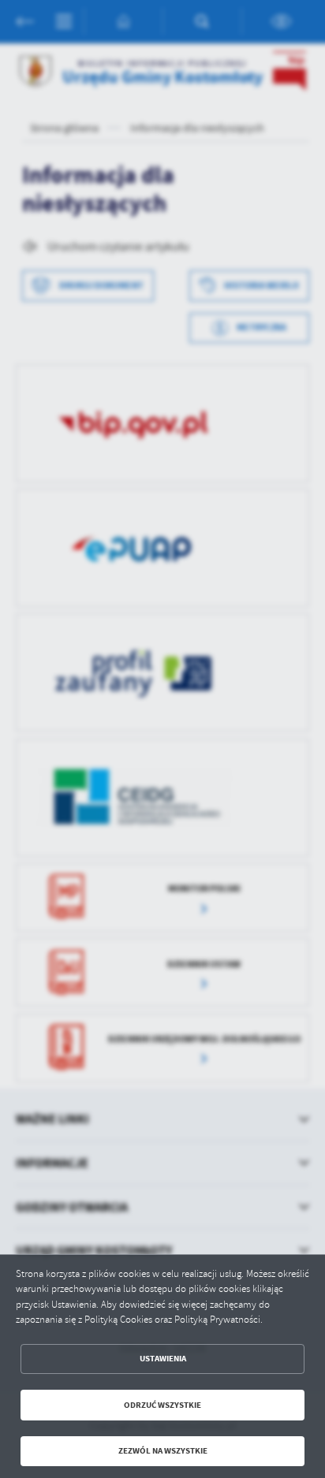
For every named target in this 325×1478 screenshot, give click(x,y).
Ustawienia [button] (163, 1358)
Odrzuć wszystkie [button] (162, 1405)
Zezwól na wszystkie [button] (162, 1451)
